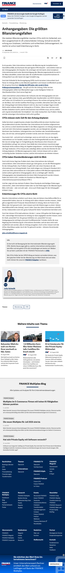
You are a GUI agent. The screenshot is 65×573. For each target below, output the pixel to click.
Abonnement (53, 467)
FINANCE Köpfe (39, 471)
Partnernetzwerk (7, 505)
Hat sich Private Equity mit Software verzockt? (25, 439)
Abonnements (37, 4)
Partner (52, 530)
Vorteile (52, 469)
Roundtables (37, 524)
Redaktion (37, 530)
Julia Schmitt (8, 50)
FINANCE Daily (54, 496)
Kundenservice (54, 543)
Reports (20, 505)
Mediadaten (22, 530)
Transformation (7, 476)
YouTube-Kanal (38, 467)
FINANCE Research (56, 505)
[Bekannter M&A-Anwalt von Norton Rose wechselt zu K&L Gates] (10, 336)
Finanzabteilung (13, 23)
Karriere (36, 535)
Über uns (36, 533)
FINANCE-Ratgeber (32, 260)
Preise (4, 507)
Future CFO (37, 481)
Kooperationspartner (56, 535)
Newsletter (54, 493)
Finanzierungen (7, 474)
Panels (20, 503)
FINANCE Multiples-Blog (32, 383)
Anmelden (56, 4)
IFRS (47, 251)
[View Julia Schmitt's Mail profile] (5, 284)
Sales (51, 547)
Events (36, 493)
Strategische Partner (56, 533)
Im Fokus (36, 486)
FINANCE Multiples (9, 398)
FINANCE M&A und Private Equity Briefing (55, 510)
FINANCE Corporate (8, 540)
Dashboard (5, 498)
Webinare (37, 519)
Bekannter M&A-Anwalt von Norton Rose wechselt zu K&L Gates (10, 348)
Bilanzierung (23, 23)
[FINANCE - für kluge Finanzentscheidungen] (46, 3)
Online (20, 535)
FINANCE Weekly (55, 498)
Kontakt (53, 540)
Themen (21, 462)
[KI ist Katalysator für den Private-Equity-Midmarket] (54, 336)
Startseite (5, 23)
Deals (47, 340)
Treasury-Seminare (40, 521)
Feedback (53, 550)
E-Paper (52, 474)
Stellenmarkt (38, 540)
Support (4, 502)
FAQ (51, 471)
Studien (20, 508)
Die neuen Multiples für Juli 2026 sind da (21, 422)
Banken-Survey (22, 498)
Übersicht (21, 465)
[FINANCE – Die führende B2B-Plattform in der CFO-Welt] (9, 3)
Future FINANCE (39, 484)
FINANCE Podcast (40, 479)
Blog (3, 500)
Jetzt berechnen (54, 564)
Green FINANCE (39, 498)
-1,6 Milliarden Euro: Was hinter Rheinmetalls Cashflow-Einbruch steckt (32, 348)
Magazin (20, 533)
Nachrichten (6, 462)
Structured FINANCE (40, 496)
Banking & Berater (6, 340)
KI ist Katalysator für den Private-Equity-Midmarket (54, 346)
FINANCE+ (5, 533)
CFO (3, 467)
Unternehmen (23, 469)
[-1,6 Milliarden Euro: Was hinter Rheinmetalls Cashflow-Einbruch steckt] (32, 336)
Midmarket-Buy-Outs (24, 500)
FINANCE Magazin (53, 463)
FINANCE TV (38, 462)
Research (21, 493)
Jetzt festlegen (57, 16)
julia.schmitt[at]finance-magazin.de (14, 233)
